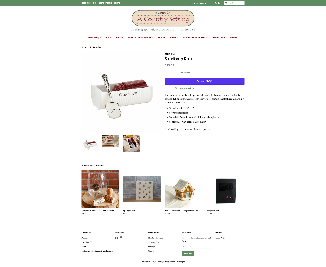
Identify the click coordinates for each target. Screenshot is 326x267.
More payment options (185, 88)
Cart (219, 3)
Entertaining (93, 37)
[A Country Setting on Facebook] (116, 238)
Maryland (234, 37)
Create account (205, 3)
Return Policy (220, 238)
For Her (173, 37)
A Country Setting (162, 261)
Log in (193, 3)
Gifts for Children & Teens (194, 37)
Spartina (119, 37)
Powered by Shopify (177, 261)
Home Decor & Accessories (139, 37)
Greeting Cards (218, 37)
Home (84, 47)
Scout (108, 37)
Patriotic (161, 37)
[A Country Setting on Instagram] (121, 238)
